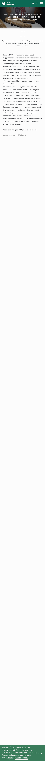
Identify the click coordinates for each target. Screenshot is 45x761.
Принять (38, 753)
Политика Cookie (21, 759)
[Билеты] (33, 3)
